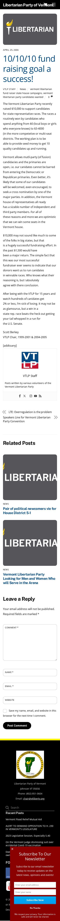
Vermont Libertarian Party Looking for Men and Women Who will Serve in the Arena (29, 578)
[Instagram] (30, 396)
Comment (11, 627)
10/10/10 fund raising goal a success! (29, 68)
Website (9, 699)
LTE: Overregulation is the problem (30, 412)
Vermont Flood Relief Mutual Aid (24, 819)
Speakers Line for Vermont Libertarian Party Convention (26, 419)
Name (9, 672)
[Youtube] (35, 396)
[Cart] (45, 4)
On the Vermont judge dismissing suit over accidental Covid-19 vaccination (30, 844)
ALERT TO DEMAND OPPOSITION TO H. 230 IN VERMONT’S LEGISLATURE (29, 827)
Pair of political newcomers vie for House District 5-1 (29, 510)
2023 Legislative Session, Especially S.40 (28, 835)
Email (9, 686)
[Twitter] (24, 396)
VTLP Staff (9, 89)
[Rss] (40, 396)
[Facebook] (19, 396)
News (23, 89)
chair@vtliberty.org (33, 798)
